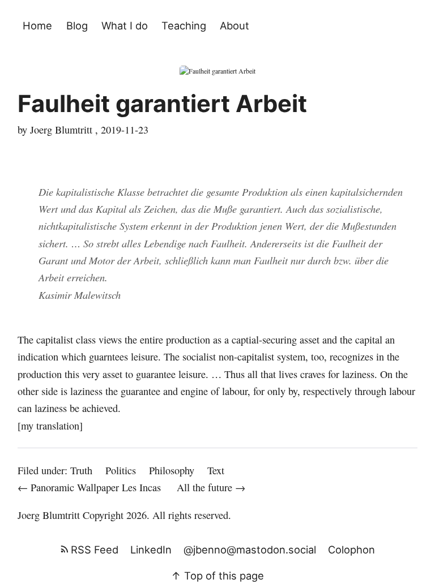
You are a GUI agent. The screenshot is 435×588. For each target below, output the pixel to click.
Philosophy (171, 470)
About (234, 25)
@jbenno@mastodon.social (250, 549)
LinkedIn (151, 549)
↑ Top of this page (217, 575)
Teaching (183, 25)
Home (37, 25)
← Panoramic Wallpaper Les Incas (91, 487)
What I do (124, 25)
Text (215, 470)
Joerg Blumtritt (49, 515)
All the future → (211, 487)
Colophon (351, 549)
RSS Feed (93, 549)
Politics (120, 470)
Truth (81, 470)
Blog (77, 25)
